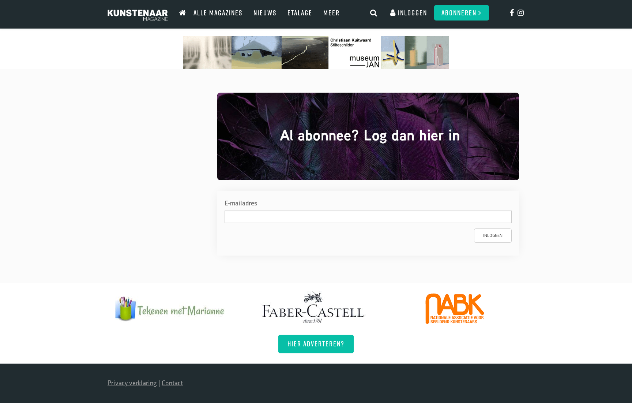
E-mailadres (241, 203)
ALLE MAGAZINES (217, 13)
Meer (331, 13)
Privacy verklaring (132, 383)
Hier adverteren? (316, 344)
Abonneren (459, 13)
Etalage (299, 13)
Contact (172, 383)
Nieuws (264, 13)
